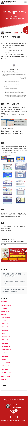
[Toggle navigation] (25, 2)
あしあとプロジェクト (6, 305)
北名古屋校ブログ (6, 336)
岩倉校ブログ (5, 330)
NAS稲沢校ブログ (6, 353)
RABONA (13, 421)
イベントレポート (5, 311)
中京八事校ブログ (6, 317)
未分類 (15, 16)
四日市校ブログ (5, 320)
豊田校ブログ (5, 333)
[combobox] (14, 388)
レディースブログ (6, 362)
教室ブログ (3, 314)
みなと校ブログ (5, 366)
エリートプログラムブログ (8, 372)
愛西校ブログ (5, 356)
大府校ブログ (5, 326)
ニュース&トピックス (6, 308)
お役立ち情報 (4, 301)
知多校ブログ (5, 369)
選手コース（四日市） (6, 376)
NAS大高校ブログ (6, 346)
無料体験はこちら (25, 30)
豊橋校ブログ (5, 343)
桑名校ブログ (5, 323)
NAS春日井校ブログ (6, 349)
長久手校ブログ (5, 359)
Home (12, 16)
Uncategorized (4, 379)
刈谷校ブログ (5, 339)
